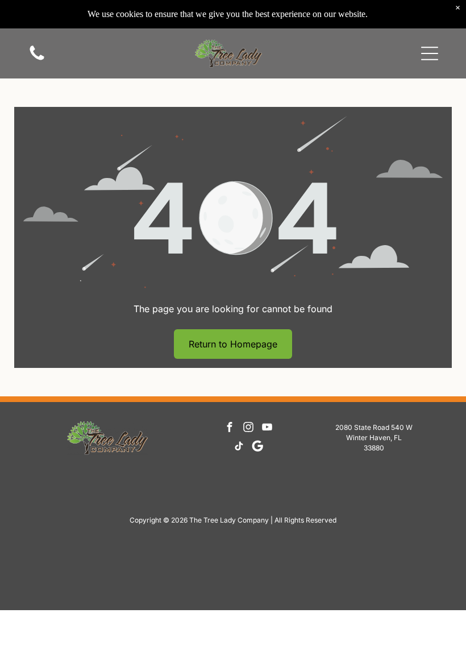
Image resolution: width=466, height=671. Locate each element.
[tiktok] (239, 447)
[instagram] (248, 428)
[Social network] (257, 447)
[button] (429, 53)
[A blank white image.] (37, 59)
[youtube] (267, 428)
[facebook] (230, 428)
